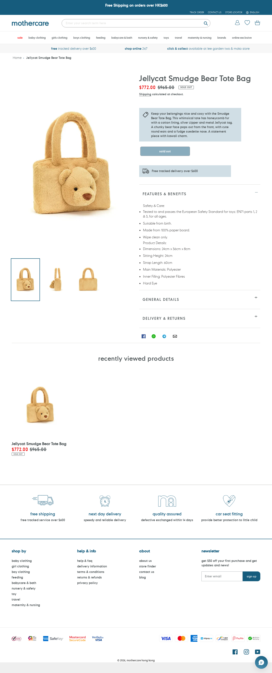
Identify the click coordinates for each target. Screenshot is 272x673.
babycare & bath (24, 583)
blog (142, 577)
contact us (146, 572)
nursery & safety (23, 588)
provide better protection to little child (229, 520)
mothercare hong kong (141, 660)
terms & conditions (90, 572)
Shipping (145, 94)
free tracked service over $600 (43, 520)
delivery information (92, 566)
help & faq (84, 561)
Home (17, 58)
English (254, 12)
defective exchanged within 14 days (167, 520)
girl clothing (20, 566)
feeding (17, 577)
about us (145, 561)
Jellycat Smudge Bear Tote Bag (48, 58)
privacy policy (87, 583)
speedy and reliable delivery (105, 520)
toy (14, 594)
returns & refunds (89, 577)
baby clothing (22, 561)
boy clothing (21, 572)
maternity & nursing (26, 605)
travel (16, 599)
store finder (147, 566)
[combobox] (136, 23)
